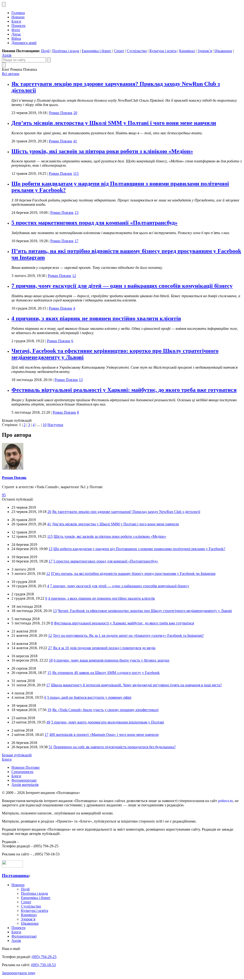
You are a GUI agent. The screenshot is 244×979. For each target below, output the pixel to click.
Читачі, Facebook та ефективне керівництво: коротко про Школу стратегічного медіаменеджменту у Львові (145, 611)
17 (76, 241)
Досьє (16, 34)
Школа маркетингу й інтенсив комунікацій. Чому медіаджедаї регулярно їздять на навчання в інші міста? (136, 685)
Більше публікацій (17, 755)
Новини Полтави (25, 767)
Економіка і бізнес (96, 51)
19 (49, 710)
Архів (6, 55)
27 (50, 648)
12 (74, 276)
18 (51, 660)
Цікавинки (223, 51)
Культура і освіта (163, 51)
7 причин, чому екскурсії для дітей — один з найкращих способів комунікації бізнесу (122, 286)
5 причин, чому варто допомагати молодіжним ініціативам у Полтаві (107, 722)
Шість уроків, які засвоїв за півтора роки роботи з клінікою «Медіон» (102, 151)
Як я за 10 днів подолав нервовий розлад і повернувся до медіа (104, 648)
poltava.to (225, 801)
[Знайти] (49, 59)
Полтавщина (15, 875)
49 (48, 722)
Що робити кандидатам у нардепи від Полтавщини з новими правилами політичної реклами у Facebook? (139, 549)
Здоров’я (205, 51)
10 (44, 425)
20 (75, 113)
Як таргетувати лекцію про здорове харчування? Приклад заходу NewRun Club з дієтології (126, 512)
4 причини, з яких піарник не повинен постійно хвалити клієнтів (96, 318)
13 (76, 213)
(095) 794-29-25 (44, 957)
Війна (16, 38)
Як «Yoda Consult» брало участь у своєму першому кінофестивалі (105, 710)
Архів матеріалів (25, 785)
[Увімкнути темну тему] (4, 4)
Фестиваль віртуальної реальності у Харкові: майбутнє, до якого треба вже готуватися (124, 390)
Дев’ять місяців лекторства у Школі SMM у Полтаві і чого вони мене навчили (113, 123)
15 (49, 673)
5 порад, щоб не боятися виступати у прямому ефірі (89, 697)
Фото (15, 30)
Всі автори (10, 74)
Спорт (119, 51)
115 (76, 173)
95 (4, 495)
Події (45, 51)
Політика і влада (65, 51)
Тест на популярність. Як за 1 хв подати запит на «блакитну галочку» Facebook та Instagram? (128, 635)
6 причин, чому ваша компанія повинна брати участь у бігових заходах (111, 660)
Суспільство (137, 51)
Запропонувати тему (19, 973)
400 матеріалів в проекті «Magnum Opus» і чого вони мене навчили (104, 735)
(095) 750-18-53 (43, 965)
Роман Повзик (60, 113)
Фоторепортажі (23, 780)
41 (75, 141)
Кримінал (187, 51)
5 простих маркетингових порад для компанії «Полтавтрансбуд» (94, 223)
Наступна (55, 425)
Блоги (16, 21)
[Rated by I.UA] (12, 866)
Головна (18, 13)
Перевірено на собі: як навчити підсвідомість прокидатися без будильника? (114, 747)
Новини (18, 17)
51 (50, 747)
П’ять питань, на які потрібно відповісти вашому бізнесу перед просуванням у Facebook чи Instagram (133, 574)
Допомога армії (23, 43)
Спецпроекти (22, 772)
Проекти (18, 26)
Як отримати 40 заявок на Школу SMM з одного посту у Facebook (106, 673)
